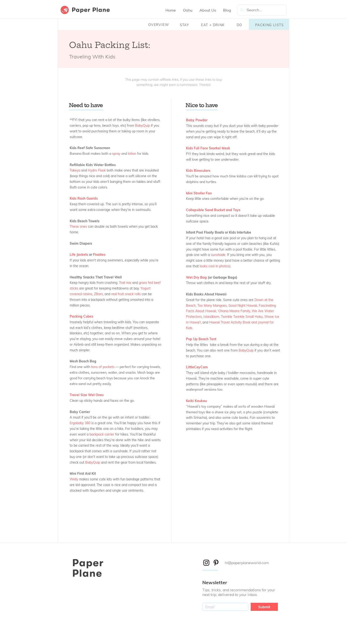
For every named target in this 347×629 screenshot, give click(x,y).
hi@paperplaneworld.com (247, 562)
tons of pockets (102, 367)
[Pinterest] (216, 563)
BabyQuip (142, 125)
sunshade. (218, 255)
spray (116, 153)
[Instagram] (206, 563)
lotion (132, 153)
